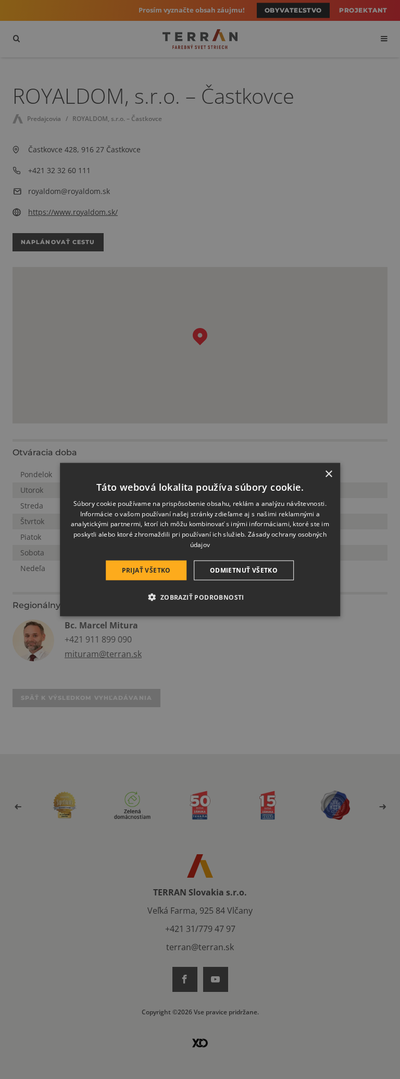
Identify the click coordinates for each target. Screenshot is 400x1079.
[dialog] (200, 539)
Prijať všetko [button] (146, 569)
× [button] (328, 474)
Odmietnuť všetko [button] (244, 569)
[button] (200, 597)
